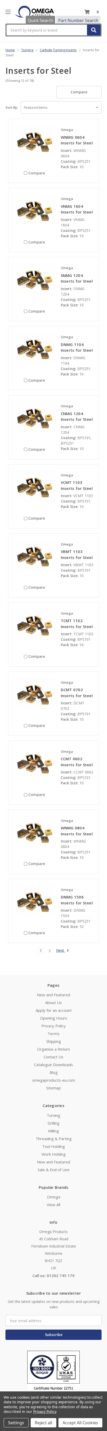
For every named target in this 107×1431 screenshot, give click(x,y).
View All (53, 1204)
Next (60, 950)
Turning (53, 1115)
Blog (54, 1072)
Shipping (53, 1041)
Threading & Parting (54, 1138)
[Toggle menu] (8, 12)
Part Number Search (78, 20)
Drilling (53, 1123)
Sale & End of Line (54, 1169)
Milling (53, 1130)
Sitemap (53, 1087)
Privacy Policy (53, 1025)
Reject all (43, 1423)
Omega (53, 1196)
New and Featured (53, 994)
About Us (53, 1002)
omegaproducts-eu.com (53, 1080)
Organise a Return (53, 1049)
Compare (79, 92)
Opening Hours (53, 1018)
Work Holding (54, 1154)
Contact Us (53, 1056)
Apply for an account (54, 1010)
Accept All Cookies (80, 1423)
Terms (53, 1033)
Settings (16, 1423)
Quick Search (40, 20)
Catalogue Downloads (53, 1064)
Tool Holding (53, 1146)
